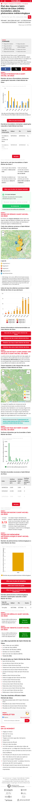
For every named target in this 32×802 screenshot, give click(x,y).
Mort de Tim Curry (8, 734)
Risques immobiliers (15, 3)
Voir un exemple (25, 717)
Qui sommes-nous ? (7, 778)
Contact (7, 779)
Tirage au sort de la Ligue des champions (14, 738)
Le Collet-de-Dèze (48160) (9, 647)
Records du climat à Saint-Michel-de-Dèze (16, 333)
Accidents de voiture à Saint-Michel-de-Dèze (14, 669)
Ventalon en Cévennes (24, 22)
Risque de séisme (8, 46)
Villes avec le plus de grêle (16, 585)
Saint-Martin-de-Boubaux (9, 22)
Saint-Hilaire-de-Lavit (13, 20)
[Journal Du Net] (8, 793)
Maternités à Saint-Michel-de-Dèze (12, 686)
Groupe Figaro (14, 782)
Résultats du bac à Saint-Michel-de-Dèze (13, 703)
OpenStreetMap (21, 258)
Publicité (27, 778)
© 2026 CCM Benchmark (24, 782)
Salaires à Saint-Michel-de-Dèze (11, 675)
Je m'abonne (15, 206)
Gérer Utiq (27, 781)
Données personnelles (8, 781)
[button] (16, 243)
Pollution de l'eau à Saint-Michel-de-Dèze (16, 342)
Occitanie (25, 3)
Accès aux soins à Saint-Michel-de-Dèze (13, 688)
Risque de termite (21, 51)
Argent (6, 3)
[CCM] (23, 790)
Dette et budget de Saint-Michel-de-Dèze (14, 677)
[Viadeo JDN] (23, 797)
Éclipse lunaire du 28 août (10, 742)
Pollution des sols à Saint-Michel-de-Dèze (16, 347)
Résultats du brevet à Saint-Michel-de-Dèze (14, 706)
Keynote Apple (7, 736)
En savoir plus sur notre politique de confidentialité (13, 209)
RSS (19, 779)
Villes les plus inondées (16, 120)
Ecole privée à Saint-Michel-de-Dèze (12, 684)
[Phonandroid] (23, 800)
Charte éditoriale (20, 778)
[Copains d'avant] (8, 797)
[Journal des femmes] (8, 790)
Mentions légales (6, 782)
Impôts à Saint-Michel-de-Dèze (11, 679)
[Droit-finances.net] (23, 793)
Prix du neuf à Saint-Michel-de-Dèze (12, 690)
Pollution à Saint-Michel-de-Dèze (11, 665)
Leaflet (10, 258)
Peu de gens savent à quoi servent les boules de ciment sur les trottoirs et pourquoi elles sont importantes (16, 767)
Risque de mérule (21, 49)
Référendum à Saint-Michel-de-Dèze (12, 692)
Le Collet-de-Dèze (26, 20)
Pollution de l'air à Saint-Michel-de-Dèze (16, 338)
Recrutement (24, 779)
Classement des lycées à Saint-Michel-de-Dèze (15, 667)
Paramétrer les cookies (19, 781)
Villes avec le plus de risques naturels (16, 189)
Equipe (14, 778)
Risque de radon (21, 43)
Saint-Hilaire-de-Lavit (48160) (10, 645)
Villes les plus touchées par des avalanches (16, 590)
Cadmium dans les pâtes (10, 744)
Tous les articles (13, 779)
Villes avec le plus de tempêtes (16, 581)
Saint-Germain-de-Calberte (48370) (12, 654)
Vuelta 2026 (6, 740)
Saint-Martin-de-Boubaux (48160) (11, 649)
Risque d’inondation (8, 43)
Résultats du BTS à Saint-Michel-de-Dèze (14, 708)
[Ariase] (8, 800)
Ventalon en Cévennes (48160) (10, 651)
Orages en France (7, 731)
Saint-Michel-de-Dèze (8, 661)
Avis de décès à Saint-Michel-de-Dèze (13, 663)
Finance (6, 717)
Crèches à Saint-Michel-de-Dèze (11, 682)
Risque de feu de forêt (9, 51)
